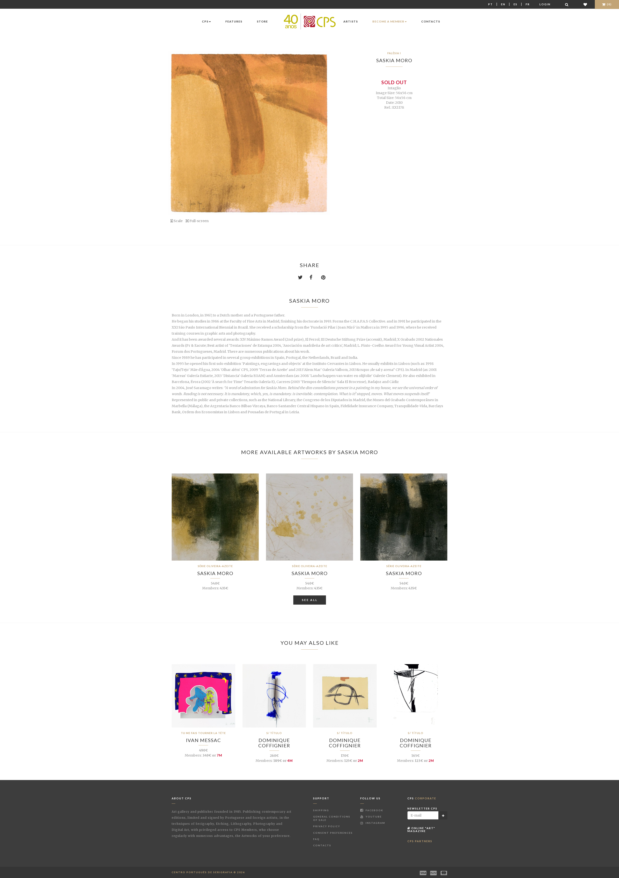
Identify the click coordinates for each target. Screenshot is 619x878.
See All (309, 600)
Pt (490, 4)
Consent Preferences (333, 832)
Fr (528, 4)
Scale (178, 221)
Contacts (430, 21)
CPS (205, 21)
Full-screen (199, 221)
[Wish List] (585, 4)
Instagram (375, 822)
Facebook (374, 810)
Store (262, 21)
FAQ (316, 839)
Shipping (321, 810)
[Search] (567, 4)
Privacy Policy (326, 826)
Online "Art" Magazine (421, 829)
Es (515, 4)
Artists (350, 21)
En (503, 4)
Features (233, 21)
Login (545, 4)
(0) (609, 4)
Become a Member (388, 21)
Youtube (373, 816)
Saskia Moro (394, 60)
